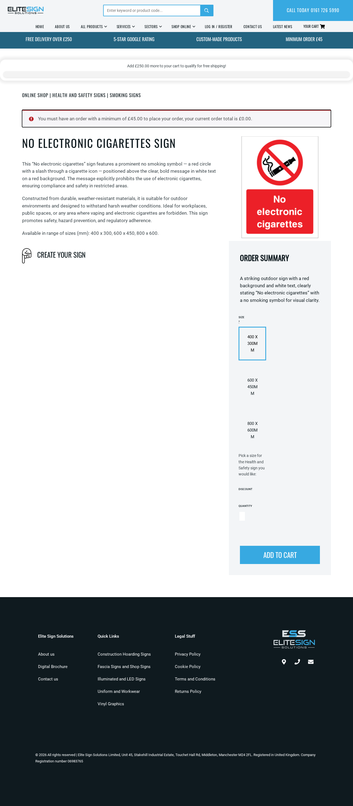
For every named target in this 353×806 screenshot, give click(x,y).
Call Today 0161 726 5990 (313, 10)
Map (284, 660)
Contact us (48, 679)
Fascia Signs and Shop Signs (124, 666)
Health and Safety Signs (79, 95)
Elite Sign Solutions (26, 10)
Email (311, 660)
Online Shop (35, 95)
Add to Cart (280, 555)
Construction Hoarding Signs (124, 654)
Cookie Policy (187, 666)
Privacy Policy (187, 654)
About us (46, 654)
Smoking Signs (125, 95)
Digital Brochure (53, 666)
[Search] (206, 10)
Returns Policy (188, 691)
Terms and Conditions (195, 679)
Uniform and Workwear (119, 691)
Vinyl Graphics (111, 703)
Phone (297, 660)
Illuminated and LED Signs (122, 679)
